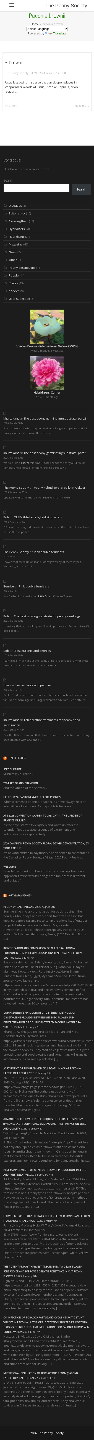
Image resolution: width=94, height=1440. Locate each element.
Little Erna (44, 596)
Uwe (6, 685)
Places (13, 283)
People (14, 275)
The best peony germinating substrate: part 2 (55, 418)
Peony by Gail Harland (18, 906)
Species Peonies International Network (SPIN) (47, 346)
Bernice (8, 586)
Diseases (15, 205)
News (13, 252)
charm (25, 462)
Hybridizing (16, 237)
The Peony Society (66, 5)
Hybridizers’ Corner (47, 392)
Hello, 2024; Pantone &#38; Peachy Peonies (31, 797)
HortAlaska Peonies (19, 895)
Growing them (18, 221)
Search (8, 180)
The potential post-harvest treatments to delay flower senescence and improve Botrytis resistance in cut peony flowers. (42, 1271)
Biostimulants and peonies (32, 651)
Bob (6, 517)
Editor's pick (17, 213)
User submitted (19, 299)
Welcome (9, 866)
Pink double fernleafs (49, 552)
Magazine (16, 244)
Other (13, 260)
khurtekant (11, 418)
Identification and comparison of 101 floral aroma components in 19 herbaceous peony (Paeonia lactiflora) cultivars (42, 952)
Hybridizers (17, 229)
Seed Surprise (12, 769)
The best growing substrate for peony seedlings (47, 616)
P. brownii (14, 62)
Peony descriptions (22, 268)
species (14, 291)
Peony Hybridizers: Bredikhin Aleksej (59, 487)
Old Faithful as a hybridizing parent (38, 517)
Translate (60, 33)
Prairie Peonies (17, 758)
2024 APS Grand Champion (20, 783)
